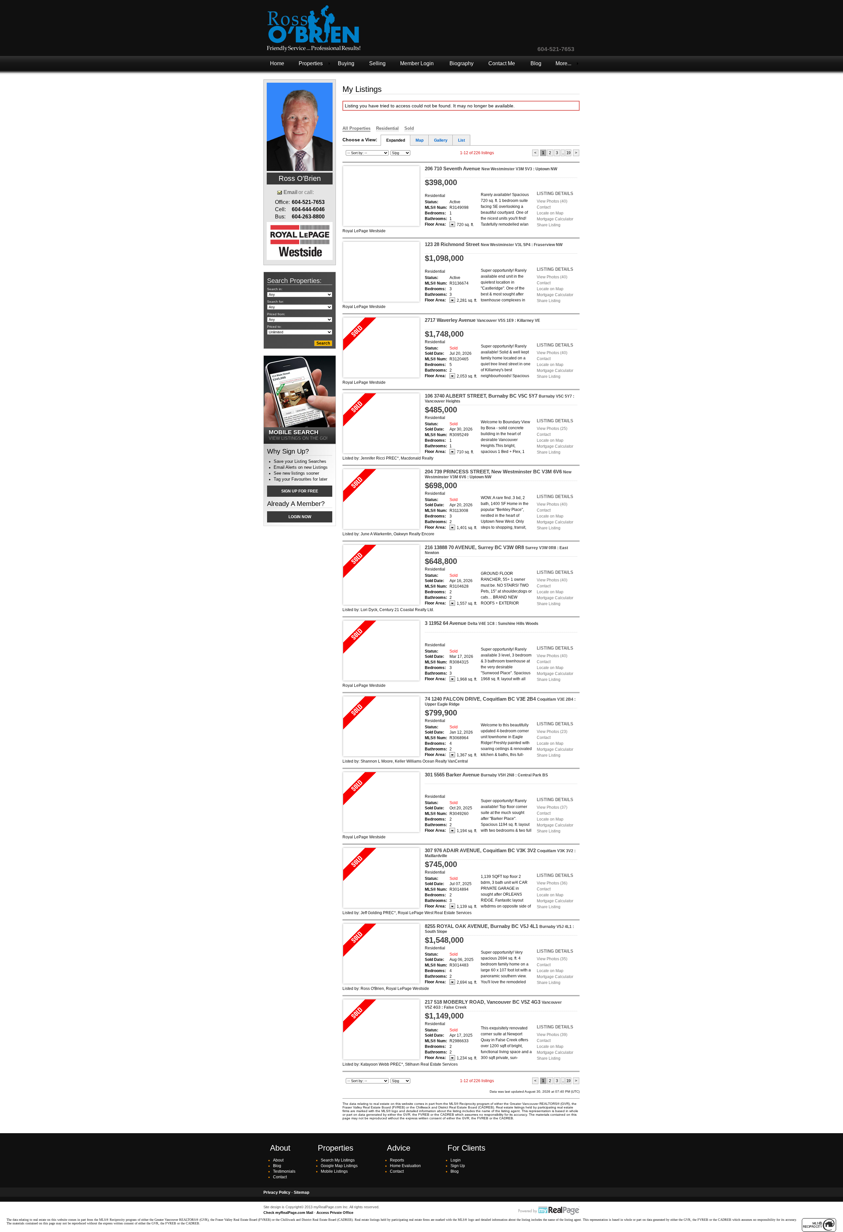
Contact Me (501, 63)
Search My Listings (338, 1160)
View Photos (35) (552, 959)
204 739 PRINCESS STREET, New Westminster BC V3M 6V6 (498, 474)
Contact (544, 207)
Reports (397, 1160)
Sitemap (301, 1192)
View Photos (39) (552, 1034)
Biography (461, 63)
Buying (346, 63)
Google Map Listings (339, 1165)
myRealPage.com (549, 1211)
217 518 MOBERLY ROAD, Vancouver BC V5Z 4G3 (493, 1004)
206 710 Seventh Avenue (491, 168)
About (278, 1160)
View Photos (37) (552, 807)
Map (419, 140)
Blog (535, 63)
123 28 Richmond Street (493, 244)
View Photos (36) (552, 883)
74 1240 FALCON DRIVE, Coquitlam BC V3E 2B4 (500, 701)
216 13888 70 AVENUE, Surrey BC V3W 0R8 (496, 550)
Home (277, 63)
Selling (377, 63)
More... (563, 63)
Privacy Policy (276, 1192)
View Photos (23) (552, 731)
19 (568, 153)
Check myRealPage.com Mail (288, 1213)
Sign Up (457, 1165)
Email (290, 192)
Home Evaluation (405, 1165)
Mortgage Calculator (555, 219)
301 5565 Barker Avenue (486, 774)
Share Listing (548, 225)
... (563, 153)
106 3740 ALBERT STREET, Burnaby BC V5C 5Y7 (499, 398)
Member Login (417, 63)
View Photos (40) (552, 201)
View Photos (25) (552, 428)
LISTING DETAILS (555, 193)
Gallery (441, 140)
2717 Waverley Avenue (482, 320)
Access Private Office (334, 1213)
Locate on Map (550, 213)
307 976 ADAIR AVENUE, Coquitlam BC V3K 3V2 (500, 853)
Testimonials (284, 1171)
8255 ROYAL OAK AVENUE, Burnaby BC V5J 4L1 (499, 928)
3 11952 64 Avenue (481, 623)
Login (455, 1160)
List (461, 140)
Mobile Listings (334, 1171)
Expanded (395, 140)
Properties (311, 63)
